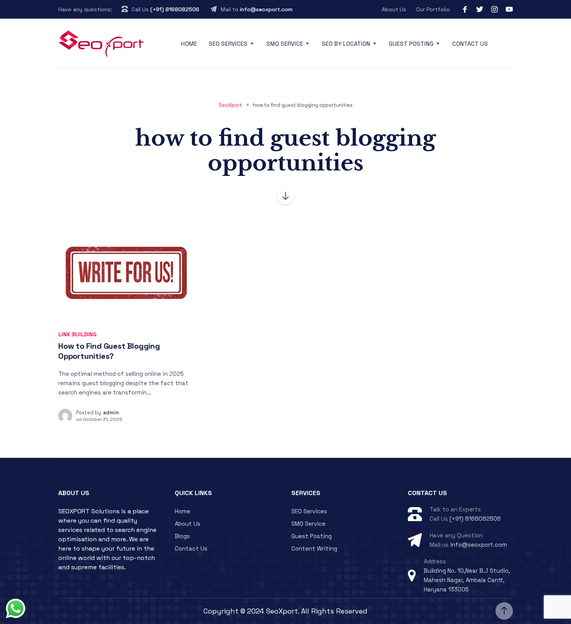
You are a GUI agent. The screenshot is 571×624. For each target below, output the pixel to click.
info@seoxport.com (266, 9)
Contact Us (470, 43)
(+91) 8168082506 (174, 9)
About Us (394, 9)
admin (111, 412)
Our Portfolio (433, 9)
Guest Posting (411, 43)
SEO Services (228, 43)
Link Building (77, 334)
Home (189, 43)
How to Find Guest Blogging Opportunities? (109, 351)
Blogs (182, 536)
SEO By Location (346, 43)
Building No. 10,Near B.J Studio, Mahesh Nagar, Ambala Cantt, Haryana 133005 (467, 580)
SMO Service (284, 43)
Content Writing (314, 548)
